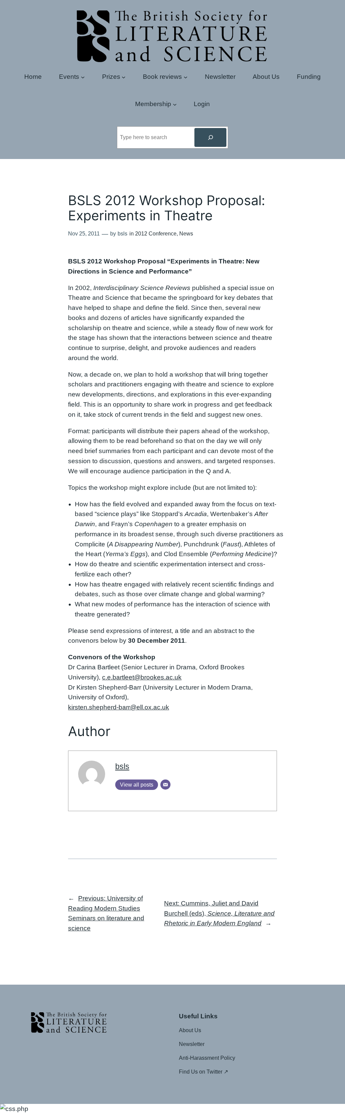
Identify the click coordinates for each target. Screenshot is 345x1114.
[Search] (210, 137)
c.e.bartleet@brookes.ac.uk (142, 677)
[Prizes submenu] (124, 77)
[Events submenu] (83, 77)
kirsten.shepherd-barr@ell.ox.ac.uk (118, 707)
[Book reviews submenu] (186, 77)
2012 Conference (156, 233)
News (186, 233)
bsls (122, 766)
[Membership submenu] (175, 104)
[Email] (165, 784)
